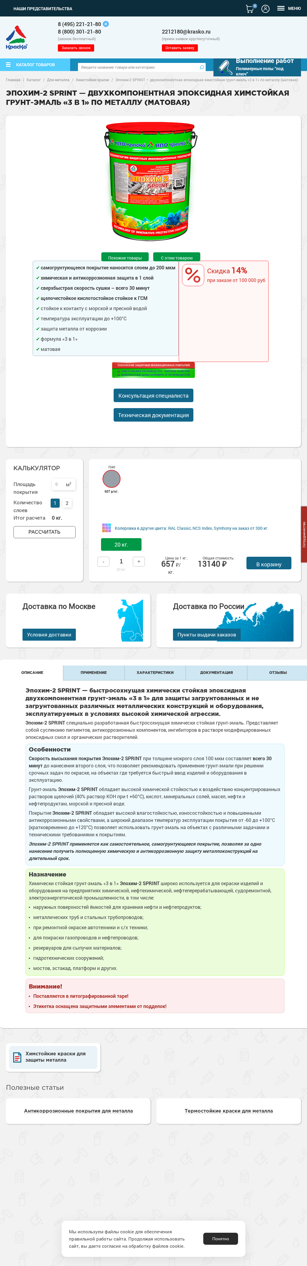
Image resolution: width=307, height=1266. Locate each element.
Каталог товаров (35, 64)
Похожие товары (125, 258)
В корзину (269, 564)
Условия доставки (49, 634)
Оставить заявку (179, 47)
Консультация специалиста (153, 395)
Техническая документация (153, 415)
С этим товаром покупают (176, 258)
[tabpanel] (150, 182)
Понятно (220, 1238)
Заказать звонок (76, 47)
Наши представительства (42, 9)
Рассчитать (44, 532)
